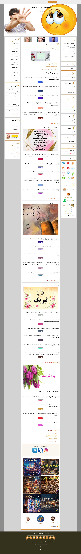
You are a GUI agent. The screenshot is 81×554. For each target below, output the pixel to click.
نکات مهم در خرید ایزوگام (14, 108)
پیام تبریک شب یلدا (15, 132)
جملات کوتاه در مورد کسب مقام (51, 66)
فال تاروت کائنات (15, 51)
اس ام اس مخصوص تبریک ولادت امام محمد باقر (69, 46)
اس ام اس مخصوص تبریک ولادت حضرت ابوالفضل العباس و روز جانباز (69, 50)
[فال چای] (50, 504)
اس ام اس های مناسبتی (53, 2)
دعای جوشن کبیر (71, 120)
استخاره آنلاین (44, 2)
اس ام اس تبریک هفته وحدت (69, 43)
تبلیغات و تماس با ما (37, 2)
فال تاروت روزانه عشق (14, 75)
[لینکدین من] (27, 537)
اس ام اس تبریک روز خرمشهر (69, 56)
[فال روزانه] (32, 467)
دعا (73, 123)
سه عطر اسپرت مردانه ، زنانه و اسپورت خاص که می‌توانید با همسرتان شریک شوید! (12, 95)
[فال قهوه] (50, 485)
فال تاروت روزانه (15, 43)
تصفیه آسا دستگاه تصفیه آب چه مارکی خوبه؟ (13, 90)
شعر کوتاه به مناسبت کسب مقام (51, 65)
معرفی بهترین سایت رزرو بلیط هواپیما (14, 111)
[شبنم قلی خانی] (28, 40)
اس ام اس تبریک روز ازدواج (52, 433)
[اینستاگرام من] (44, 537)
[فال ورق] (32, 504)
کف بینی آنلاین (71, 101)
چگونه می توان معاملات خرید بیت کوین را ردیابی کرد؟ (13, 104)
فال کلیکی (72, 132)
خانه (75, 2)
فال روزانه (60, 2)
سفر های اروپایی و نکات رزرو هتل (12, 99)
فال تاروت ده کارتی (15, 70)
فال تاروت (65, 2)
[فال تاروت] (50, 467)
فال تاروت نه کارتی (15, 67)
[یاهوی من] (53, 537)
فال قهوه (72, 87)
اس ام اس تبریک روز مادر (52, 441)
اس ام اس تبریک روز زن (53, 438)
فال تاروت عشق (15, 72)
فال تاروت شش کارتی (14, 64)
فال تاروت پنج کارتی (15, 62)
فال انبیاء (72, 78)
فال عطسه (16, 147)
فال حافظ (70, 2)
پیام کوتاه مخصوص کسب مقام (52, 68)
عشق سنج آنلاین (71, 141)
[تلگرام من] (50, 537)
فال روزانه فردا (15, 157)
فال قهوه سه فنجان (70, 89)
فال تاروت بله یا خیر (15, 78)
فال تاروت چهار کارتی (14, 59)
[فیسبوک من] (47, 537)
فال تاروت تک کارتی (15, 54)
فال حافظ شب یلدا (15, 129)
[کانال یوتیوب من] (30, 537)
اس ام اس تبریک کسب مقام (41, 7)
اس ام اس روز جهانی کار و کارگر (52, 440)
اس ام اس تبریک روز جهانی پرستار (51, 435)
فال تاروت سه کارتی (14, 56)
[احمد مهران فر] (53, 40)
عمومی (52, 526)
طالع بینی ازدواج (71, 111)
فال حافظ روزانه (15, 126)
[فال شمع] (32, 485)
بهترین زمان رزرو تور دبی (14, 101)
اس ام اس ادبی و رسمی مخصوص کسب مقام (49, 69)
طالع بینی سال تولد (71, 215)
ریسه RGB (72, 150)
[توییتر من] (37, 537)
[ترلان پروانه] (41, 40)
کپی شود (40, 82)
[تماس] (40, 537)
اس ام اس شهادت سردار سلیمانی (51, 437)
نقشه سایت (36, 545)
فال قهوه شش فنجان (70, 92)
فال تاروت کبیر (15, 46)
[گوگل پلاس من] (34, 537)
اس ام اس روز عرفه (70, 54)
